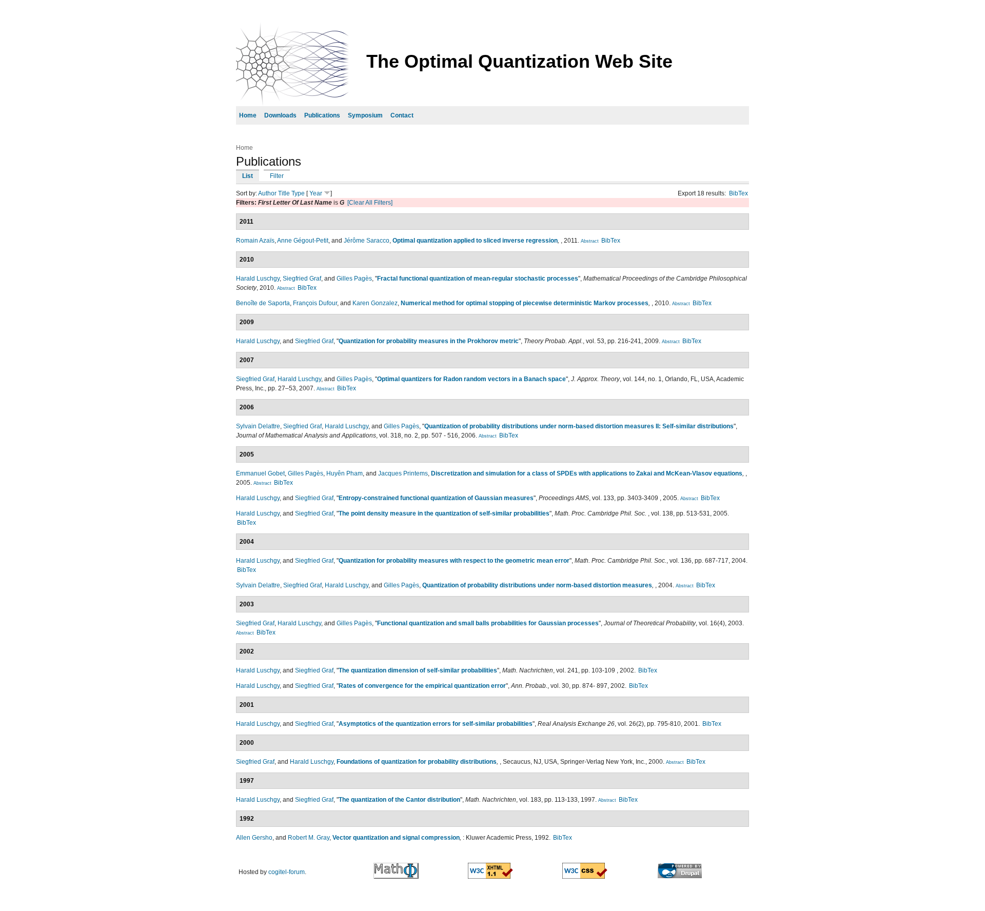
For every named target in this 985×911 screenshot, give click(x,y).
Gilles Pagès (354, 278)
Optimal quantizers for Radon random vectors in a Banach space (471, 379)
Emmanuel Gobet (260, 473)
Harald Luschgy (258, 278)
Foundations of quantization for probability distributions (417, 761)
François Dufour (315, 303)
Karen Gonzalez (375, 303)
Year (315, 193)
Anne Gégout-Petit (302, 240)
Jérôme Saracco (366, 240)
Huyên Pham (344, 473)
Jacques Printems (403, 473)
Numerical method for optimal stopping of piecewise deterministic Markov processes (524, 303)
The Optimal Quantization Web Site (519, 61)
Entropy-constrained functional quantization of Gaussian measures (436, 498)
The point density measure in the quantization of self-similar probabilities (444, 513)
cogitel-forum (286, 872)
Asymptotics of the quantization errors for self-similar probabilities (436, 723)
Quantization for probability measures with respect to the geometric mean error (454, 560)
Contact (401, 115)
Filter (277, 176)
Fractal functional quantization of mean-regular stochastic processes (477, 278)
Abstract (590, 241)
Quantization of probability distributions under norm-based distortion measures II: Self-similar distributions (579, 426)
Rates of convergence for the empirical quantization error (422, 685)
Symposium (365, 115)
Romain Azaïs (255, 240)
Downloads (280, 115)
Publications (322, 115)
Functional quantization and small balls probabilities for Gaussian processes (488, 623)
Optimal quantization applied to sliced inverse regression (475, 240)
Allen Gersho (254, 837)
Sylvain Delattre (258, 426)
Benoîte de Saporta (263, 303)
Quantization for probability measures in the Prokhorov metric (429, 341)
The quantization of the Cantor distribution (399, 799)
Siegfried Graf (302, 278)
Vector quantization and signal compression (396, 837)
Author (267, 193)
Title (284, 193)
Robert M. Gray (308, 837)
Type (298, 193)
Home (248, 115)
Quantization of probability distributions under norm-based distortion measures (537, 585)
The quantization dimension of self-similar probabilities (418, 670)
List (247, 176)
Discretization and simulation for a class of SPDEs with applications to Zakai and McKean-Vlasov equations (586, 473)
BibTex (738, 193)
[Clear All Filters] (369, 202)
